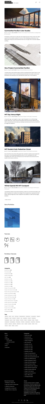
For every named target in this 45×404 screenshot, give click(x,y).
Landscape (7, 320)
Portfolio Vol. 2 (8, 279)
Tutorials (7, 338)
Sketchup (18, 323)
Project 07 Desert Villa (9, 298)
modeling (29, 320)
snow (23, 323)
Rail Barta (7, 382)
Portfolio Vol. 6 (21, 32)
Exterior (18, 318)
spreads (29, 323)
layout (11, 320)
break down (28, 316)
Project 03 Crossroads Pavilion (11, 291)
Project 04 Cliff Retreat (9, 293)
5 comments (7, 34)
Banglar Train (8, 389)
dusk (10, 318)
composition (33, 316)
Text (36, 323)
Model (25, 320)
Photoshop (18, 321)
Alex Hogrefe (8, 32)
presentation (27, 321)
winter (16, 325)
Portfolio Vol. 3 (8, 280)
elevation (14, 318)
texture (6, 325)
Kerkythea (33, 318)
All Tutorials (9, 340)
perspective (7, 321)
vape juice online (9, 384)
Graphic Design (8, 275)
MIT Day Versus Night (12, 115)
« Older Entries (8, 199)
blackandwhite (22, 316)
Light (14, 320)
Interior (29, 318)
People (36, 320)
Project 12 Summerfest (29, 32)
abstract (6, 316)
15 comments (34, 151)
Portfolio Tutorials (10, 342)
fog (21, 318)
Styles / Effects (8, 309)
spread (26, 323)
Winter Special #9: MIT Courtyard (17, 186)
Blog (6, 337)
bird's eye (16, 316)
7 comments (34, 116)
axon (13, 316)
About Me (7, 347)
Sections (10, 323)
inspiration (25, 318)
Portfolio (22, 321)
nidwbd (7, 386)
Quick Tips (33, 321)
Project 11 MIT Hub (27, 116)
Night (33, 320)
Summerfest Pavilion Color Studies (17, 31)
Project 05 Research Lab (10, 295)
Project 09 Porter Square (10, 302)
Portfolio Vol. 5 (8, 284)
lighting (17, 320)
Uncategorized (37, 32)
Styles (33, 323)
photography (12, 321)
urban (10, 325)
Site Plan (14, 323)
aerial (10, 316)
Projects (7, 343)
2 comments (29, 70)
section (6, 323)
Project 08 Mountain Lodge (10, 300)
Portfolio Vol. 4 (8, 282)
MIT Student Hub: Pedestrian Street (18, 149)
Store (6, 345)
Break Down (20, 116)
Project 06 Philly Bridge (10, 297)
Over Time (7, 277)
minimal (21, 320)
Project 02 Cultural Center (10, 289)
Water (13, 325)
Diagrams (6, 318)
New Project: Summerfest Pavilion (17, 68)
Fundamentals (8, 273)
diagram (38, 316)
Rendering (38, 321)
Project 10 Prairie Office (9, 304)
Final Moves (7, 271)
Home (6, 335)
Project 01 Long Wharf (9, 288)
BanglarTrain (8, 388)
